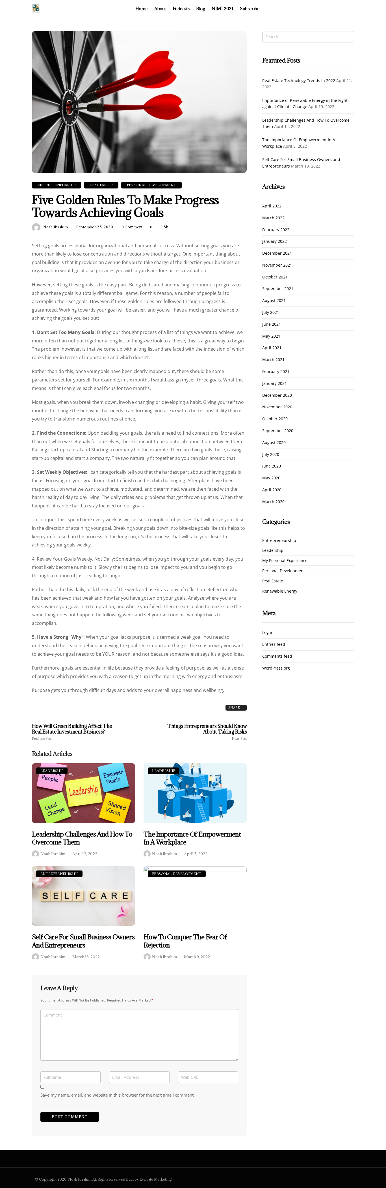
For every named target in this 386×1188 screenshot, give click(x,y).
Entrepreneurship (59, 874)
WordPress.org (276, 668)
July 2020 (270, 454)
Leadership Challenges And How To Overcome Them (82, 838)
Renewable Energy (279, 591)
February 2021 (275, 371)
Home (141, 8)
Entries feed (273, 644)
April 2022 (271, 206)
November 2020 (277, 407)
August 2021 (274, 300)
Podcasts (181, 8)
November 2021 (277, 265)
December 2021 (277, 253)
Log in (268, 632)
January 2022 (274, 241)
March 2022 (273, 218)
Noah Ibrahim (52, 853)
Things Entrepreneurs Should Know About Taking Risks (207, 731)
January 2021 (274, 383)
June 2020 (271, 466)
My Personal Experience (284, 560)
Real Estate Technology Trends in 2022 (298, 80)
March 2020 (273, 501)
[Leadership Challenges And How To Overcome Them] (83, 793)
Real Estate (272, 581)
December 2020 (277, 395)
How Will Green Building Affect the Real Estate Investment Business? (72, 731)
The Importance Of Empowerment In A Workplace (192, 838)
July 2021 (270, 312)
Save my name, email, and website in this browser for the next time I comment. (117, 1095)
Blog (200, 8)
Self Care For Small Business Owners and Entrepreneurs (83, 940)
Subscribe (249, 8)
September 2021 (277, 288)
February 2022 (275, 230)
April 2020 (271, 490)
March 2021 (273, 359)
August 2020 (274, 442)
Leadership (51, 771)
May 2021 (271, 336)
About (160, 8)
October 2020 (275, 419)
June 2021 (271, 324)
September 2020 (277, 430)
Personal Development (176, 874)
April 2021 (271, 348)
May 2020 (271, 478)
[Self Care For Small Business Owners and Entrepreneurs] (83, 896)
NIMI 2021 (222, 8)
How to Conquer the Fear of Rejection (185, 940)
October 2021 (275, 277)
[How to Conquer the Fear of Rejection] (195, 896)
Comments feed (277, 656)
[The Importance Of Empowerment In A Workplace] (195, 793)
